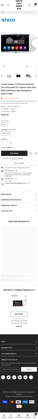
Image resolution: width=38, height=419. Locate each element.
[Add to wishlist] (25, 296)
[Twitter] (31, 377)
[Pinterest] (14, 377)
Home (2, 12)
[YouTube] (25, 377)
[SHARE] (35, 153)
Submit (29, 369)
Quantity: (4, 139)
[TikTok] (20, 377)
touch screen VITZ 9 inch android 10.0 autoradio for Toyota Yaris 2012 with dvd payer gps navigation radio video (19, 322)
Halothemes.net (26, 396)
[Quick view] (25, 300)
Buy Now (14, 153)
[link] (31, 153)
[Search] (8, 5)
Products (9, 12)
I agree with (7, 158)
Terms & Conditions (17, 158)
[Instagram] (9, 377)
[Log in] (29, 5)
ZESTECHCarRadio (13, 106)
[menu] (2, 5)
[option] (19, 42)
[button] (31, 66)
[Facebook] (3, 377)
